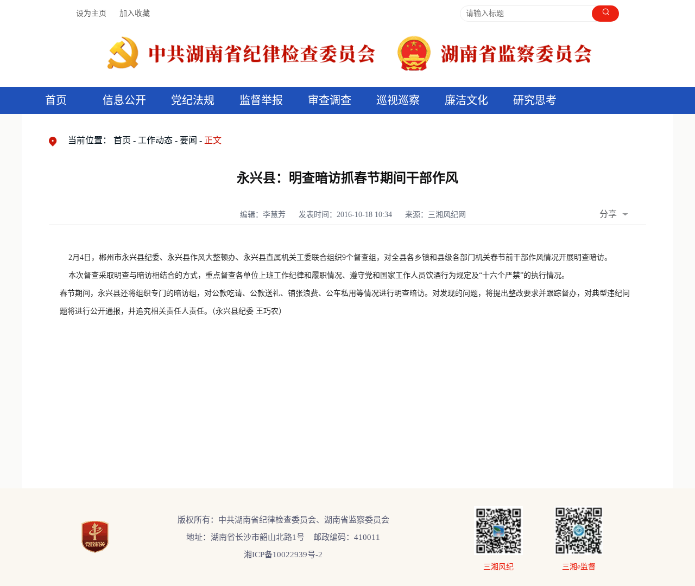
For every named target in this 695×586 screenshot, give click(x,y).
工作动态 (155, 140)
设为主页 (91, 13)
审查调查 (329, 100)
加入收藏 (134, 13)
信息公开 (124, 100)
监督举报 (261, 100)
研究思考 (535, 100)
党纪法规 (192, 100)
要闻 (188, 140)
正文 (213, 140)
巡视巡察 (398, 100)
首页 (56, 100)
